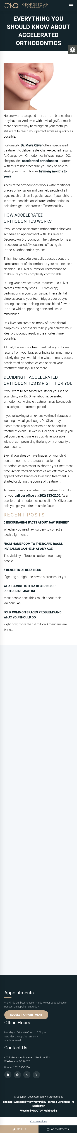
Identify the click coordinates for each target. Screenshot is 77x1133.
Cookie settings (38, 1121)
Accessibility (21, 1101)
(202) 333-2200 (49, 495)
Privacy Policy (38, 1101)
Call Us (21, 1129)
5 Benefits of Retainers (22, 570)
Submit (11, 949)
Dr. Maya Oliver (32, 145)
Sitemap (8, 1101)
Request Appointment (26, 1014)
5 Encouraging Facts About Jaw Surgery (36, 522)
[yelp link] (36, 1074)
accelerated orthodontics (40, 161)
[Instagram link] (26, 1074)
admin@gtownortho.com (34, 788)
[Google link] (17, 1074)
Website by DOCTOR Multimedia (38, 1110)
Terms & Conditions (59, 1101)
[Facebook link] (7, 1074)
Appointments (59, 1129)
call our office (24, 495)
